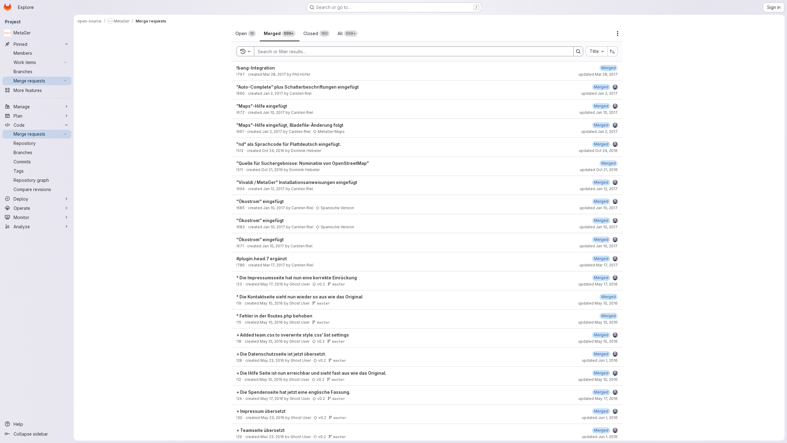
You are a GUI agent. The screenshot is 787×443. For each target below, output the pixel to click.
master (338, 284)
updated (598, 74)
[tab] (245, 33)
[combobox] (596, 51)
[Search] (578, 51)
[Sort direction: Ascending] (613, 51)
